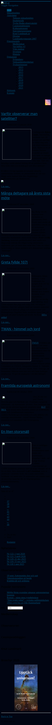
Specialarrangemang (22, 31)
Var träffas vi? (19, 46)
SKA (3, 409)
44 (8, 519)
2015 (20, 72)
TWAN (35, 343)
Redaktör (11, 542)
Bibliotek (11, 90)
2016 (20, 75)
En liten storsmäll (15, 431)
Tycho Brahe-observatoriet (25, 23)
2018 (20, 80)
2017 (20, 77)
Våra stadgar (18, 49)
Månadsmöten (13, 13)
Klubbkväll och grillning (18, 581)
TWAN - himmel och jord (20, 329)
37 (8, 501)
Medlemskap (18, 44)
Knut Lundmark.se (21, 33)
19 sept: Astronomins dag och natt (22, 575)
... (8, 509)
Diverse (16, 36)
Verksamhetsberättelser (23, 62)
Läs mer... (5, 186)
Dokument (12, 57)
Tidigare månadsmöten (23, 18)
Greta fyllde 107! (14, 262)
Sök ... (4, 608)
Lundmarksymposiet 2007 (25, 39)
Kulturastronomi (20, 28)
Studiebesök (18, 20)
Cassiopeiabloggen (21, 26)
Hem (9, 10)
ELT (43, 407)
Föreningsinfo (13, 41)
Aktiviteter (12, 15)
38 (8, 504)
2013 (20, 67)
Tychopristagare (20, 64)
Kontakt (10, 93)
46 (8, 524)
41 (8, 511)
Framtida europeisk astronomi (25, 385)
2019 (20, 82)
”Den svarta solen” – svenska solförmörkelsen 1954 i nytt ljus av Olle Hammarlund (28, 601)
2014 (20, 70)
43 (8, 517)
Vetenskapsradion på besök (19, 578)
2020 (20, 85)
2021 (20, 88)
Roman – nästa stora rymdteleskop (22, 597)
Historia (16, 54)
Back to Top (6, 716)
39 (8, 506)
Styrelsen (17, 51)
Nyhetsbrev (18, 59)
